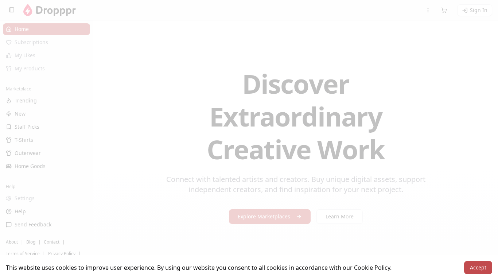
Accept (478, 267)
